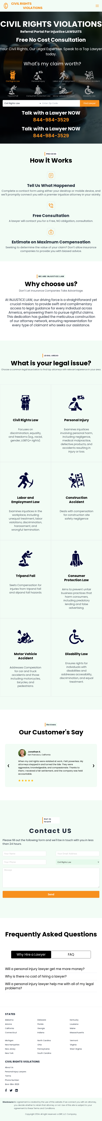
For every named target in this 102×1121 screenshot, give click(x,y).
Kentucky (74, 1020)
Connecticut (11, 1032)
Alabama (9, 1020)
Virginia (73, 1044)
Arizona (8, 1024)
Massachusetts (77, 1032)
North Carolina (44, 1040)
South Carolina (44, 1053)
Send (51, 894)
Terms (8, 1076)
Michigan (9, 1040)
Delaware (41, 1020)
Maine (72, 1028)
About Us (9, 1067)
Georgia (41, 1028)
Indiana (40, 1032)
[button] (51, 969)
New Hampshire (12, 1044)
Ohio (39, 1044)
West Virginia (76, 1049)
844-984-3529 (51, 119)
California (9, 1028)
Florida (40, 1024)
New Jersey (10, 1049)
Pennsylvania (43, 1049)
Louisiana (74, 1024)
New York (9, 1053)
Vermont (74, 1040)
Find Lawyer (90, 103)
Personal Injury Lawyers (15, 1071)
